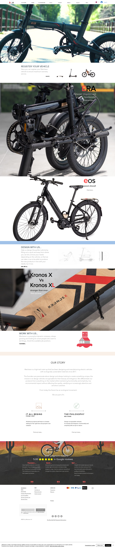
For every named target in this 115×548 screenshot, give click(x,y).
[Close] (113, 545)
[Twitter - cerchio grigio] (61, 516)
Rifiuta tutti (100, 545)
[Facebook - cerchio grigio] (53, 516)
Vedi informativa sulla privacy (57, 546)
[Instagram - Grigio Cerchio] (56, 516)
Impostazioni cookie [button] (90, 545)
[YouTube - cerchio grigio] (59, 516)
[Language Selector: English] (97, 2)
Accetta (108, 545)
